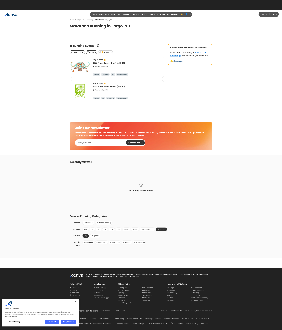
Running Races (123, 288)
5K (98, 229)
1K (92, 229)
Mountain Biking (124, 295)
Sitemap (93, 318)
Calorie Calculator (198, 290)
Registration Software (82, 323)
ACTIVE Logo (74, 274)
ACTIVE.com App (100, 288)
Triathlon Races (124, 290)
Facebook (75, 288)
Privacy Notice (132, 318)
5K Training (195, 293)
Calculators (104, 14)
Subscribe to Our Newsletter (171, 311)
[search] (191, 14)
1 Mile (126, 229)
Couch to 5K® (99, 290)
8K (105, 229)
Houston (170, 298)
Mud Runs (146, 298)
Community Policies (121, 323)
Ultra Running (147, 293)
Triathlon (135, 14)
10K (112, 229)
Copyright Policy (118, 318)
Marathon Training (198, 300)
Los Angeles (171, 290)
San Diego (170, 288)
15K (119, 229)
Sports (152, 14)
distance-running (104, 223)
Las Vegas (170, 300)
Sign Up (264, 14)
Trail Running (147, 295)
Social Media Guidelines (102, 323)
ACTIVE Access (187, 318)
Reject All (52, 322)
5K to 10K (97, 293)
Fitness (144, 14)
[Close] (75, 301)
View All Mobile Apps (101, 298)
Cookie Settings (14, 322)
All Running (88, 223)
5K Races (121, 298)
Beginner (95, 236)
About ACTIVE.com (80, 318)
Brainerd (128, 242)
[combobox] (77, 52)
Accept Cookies (68, 322)
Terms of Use (104, 318)
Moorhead (89, 242)
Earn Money (105, 311)
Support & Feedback (172, 318)
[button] (91, 52)
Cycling (121, 293)
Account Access (118, 311)
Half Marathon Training (199, 298)
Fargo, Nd (80, 20)
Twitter (74, 290)
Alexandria (116, 242)
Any (85, 229)
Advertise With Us (202, 318)
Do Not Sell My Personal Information (198, 311)
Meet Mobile (98, 295)
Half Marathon (147, 288)
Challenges (116, 14)
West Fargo (102, 242)
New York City (172, 293)
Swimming (146, 300)
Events (94, 14)
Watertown (140, 242)
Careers (158, 318)
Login (274, 14)
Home (72, 20)
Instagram (76, 295)
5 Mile (135, 229)
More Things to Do (125, 303)
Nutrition (161, 14)
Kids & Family (172, 14)
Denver (169, 295)
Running (126, 14)
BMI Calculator (196, 288)
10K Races (121, 300)
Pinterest (75, 293)
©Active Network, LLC (157, 323)
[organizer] (187, 14)
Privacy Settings (146, 318)
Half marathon (147, 229)
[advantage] (182, 14)
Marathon (146, 290)
